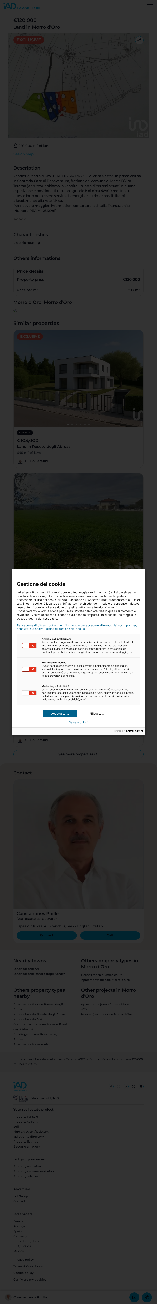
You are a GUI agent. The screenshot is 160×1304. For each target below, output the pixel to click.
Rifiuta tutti (96, 713)
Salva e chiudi (78, 722)
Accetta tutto (60, 713)
